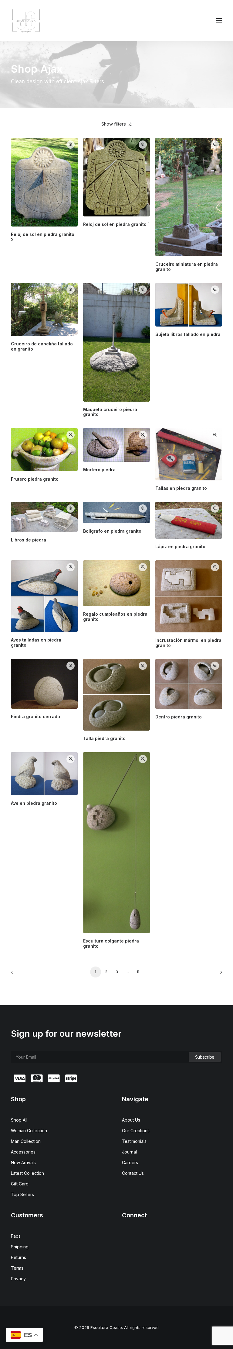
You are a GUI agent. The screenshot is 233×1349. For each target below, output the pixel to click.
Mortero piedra (99, 469)
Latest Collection (27, 1173)
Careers (130, 1162)
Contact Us (133, 1173)
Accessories (23, 1151)
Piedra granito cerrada (35, 716)
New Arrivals (23, 1162)
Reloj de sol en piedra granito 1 (116, 224)
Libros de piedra (28, 539)
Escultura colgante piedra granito (111, 943)
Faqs (16, 1236)
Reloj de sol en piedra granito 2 (42, 237)
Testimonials (134, 1141)
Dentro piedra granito (178, 716)
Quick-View (70, 144)
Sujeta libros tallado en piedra (188, 334)
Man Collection (26, 1141)
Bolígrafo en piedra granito (112, 531)
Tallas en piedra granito (181, 488)
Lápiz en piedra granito (180, 546)
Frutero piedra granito (35, 479)
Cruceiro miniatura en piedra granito (186, 266)
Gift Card (20, 1183)
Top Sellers (22, 1194)
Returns (18, 1257)
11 (138, 972)
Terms (17, 1268)
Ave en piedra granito (34, 803)
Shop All (19, 1119)
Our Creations (136, 1130)
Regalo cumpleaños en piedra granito (115, 616)
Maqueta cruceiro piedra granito (110, 412)
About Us (131, 1119)
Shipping (20, 1246)
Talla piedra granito (104, 738)
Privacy (18, 1278)
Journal (129, 1151)
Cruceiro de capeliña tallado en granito (42, 346)
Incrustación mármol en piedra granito (188, 643)
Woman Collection (29, 1130)
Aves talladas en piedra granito (36, 642)
